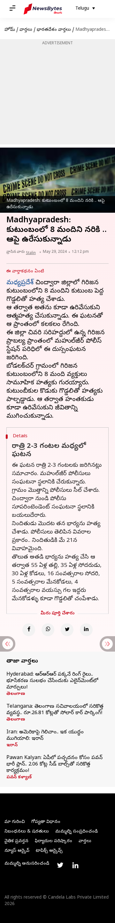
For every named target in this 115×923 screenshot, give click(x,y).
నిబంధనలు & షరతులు (26, 832)
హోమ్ (9, 30)
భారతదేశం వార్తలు (54, 30)
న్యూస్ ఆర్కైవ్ (16, 851)
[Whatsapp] (48, 629)
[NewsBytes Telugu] (43, 9)
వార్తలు (25, 30)
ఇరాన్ (12, 745)
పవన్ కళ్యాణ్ (19, 778)
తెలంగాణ (15, 694)
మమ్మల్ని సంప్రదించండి (76, 832)
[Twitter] (67, 629)
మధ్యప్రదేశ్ (20, 283)
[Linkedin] (86, 629)
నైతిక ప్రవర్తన (16, 841)
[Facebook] (28, 629)
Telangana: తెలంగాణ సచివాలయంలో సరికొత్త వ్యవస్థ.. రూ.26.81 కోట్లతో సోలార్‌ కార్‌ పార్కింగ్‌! (54, 710)
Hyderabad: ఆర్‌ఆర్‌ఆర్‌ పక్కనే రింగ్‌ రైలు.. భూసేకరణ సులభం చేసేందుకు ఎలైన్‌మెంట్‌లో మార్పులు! (52, 681)
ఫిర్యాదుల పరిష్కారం (53, 841)
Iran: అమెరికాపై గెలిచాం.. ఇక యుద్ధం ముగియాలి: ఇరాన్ (45, 735)
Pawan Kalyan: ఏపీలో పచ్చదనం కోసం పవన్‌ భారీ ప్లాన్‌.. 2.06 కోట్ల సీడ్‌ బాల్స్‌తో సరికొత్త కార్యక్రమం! (54, 764)
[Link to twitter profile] (60, 865)
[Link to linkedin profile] (75, 865)
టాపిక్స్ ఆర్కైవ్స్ (49, 851)
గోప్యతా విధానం (45, 822)
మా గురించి (14, 822)
